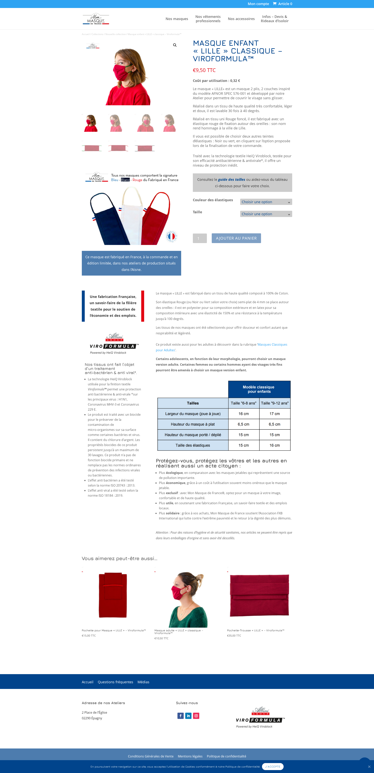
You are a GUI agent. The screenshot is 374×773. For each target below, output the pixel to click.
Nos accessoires (241, 19)
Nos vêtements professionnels (208, 18)
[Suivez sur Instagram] (196, 716)
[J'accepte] (369, 767)
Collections (97, 34)
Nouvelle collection (115, 34)
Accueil (86, 34)
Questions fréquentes (115, 682)
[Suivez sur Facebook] (180, 716)
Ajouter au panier (236, 238)
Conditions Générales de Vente (151, 756)
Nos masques (177, 19)
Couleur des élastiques (213, 200)
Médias (143, 682)
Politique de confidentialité (226, 756)
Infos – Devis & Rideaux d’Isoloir (275, 18)
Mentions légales (190, 756)
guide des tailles (231, 179)
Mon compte (258, 4)
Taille (197, 212)
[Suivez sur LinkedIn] (188, 716)
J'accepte (272, 766)
